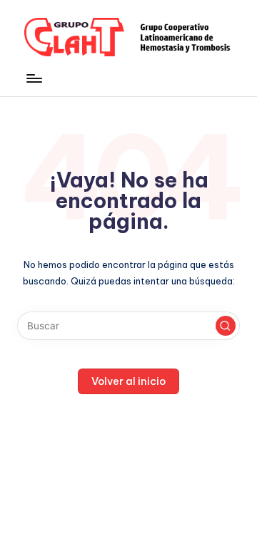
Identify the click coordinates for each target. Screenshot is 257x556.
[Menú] (33, 78)
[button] (226, 326)
